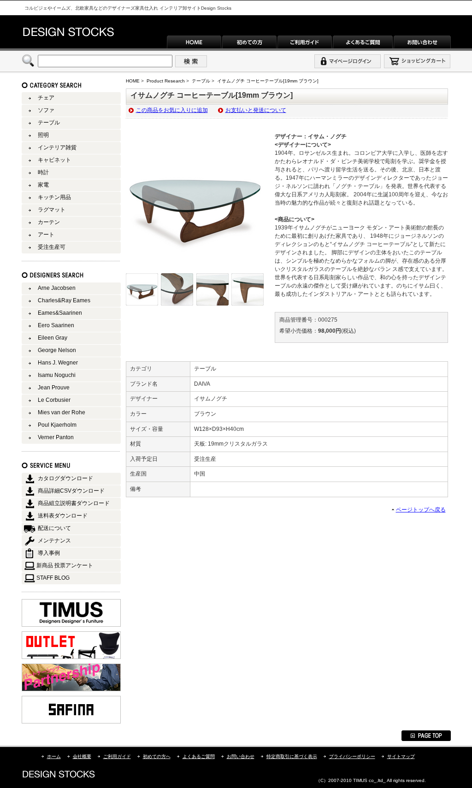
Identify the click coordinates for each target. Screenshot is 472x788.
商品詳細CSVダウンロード (71, 491)
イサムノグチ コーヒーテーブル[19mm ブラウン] (268, 80)
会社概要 (82, 756)
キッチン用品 (54, 197)
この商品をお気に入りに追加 (172, 110)
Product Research (166, 80)
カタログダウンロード (65, 478)
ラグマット (51, 209)
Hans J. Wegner (58, 362)
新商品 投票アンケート (64, 565)
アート (46, 234)
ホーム (54, 756)
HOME (133, 80)
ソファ (46, 110)
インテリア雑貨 (57, 147)
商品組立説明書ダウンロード (74, 503)
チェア (46, 97)
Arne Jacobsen (57, 288)
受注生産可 (51, 247)
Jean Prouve (54, 387)
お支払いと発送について (255, 110)
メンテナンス (54, 540)
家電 (43, 185)
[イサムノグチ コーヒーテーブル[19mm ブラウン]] (195, 268)
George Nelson (57, 350)
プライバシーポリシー (352, 756)
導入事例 (49, 553)
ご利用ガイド (117, 756)
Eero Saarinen (56, 325)
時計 (43, 172)
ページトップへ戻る (421, 509)
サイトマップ (401, 756)
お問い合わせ (240, 756)
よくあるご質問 (199, 756)
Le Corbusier (54, 400)
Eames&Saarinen (60, 313)
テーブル (201, 80)
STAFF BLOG (53, 578)
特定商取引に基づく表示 (291, 756)
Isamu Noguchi (57, 375)
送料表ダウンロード (63, 515)
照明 (43, 135)
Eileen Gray (52, 338)
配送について (54, 528)
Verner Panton (56, 437)
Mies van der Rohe (61, 412)
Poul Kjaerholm (57, 425)
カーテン (49, 222)
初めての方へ (157, 756)
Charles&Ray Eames (64, 300)
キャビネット (54, 160)
